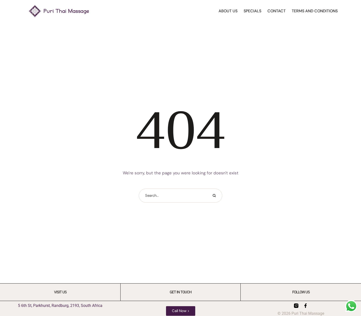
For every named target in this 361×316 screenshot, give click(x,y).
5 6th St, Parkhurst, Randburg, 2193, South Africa (60, 305)
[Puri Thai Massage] (58, 11)
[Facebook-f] (305, 305)
